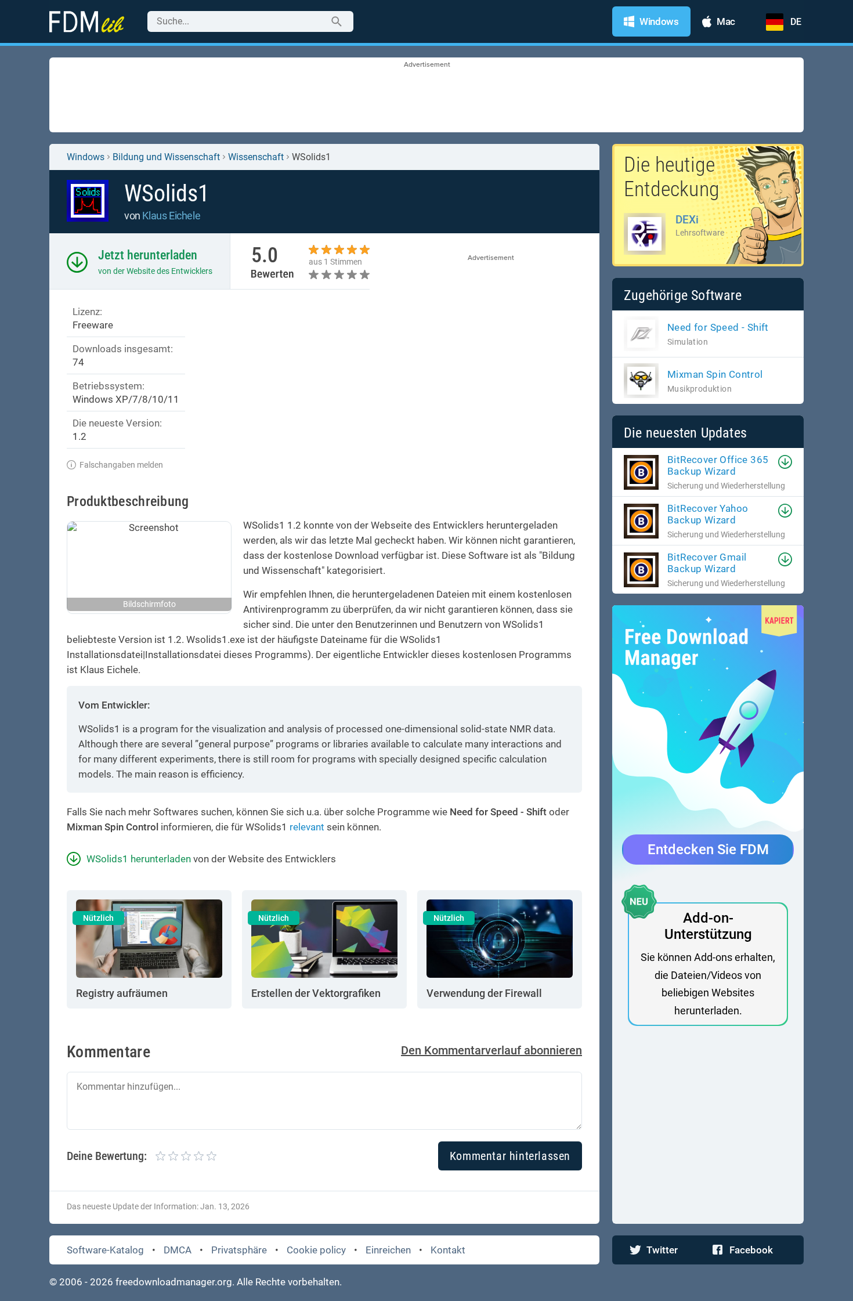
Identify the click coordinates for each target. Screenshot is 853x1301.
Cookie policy (316, 1250)
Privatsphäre (239, 1250)
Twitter (662, 1250)
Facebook (751, 1250)
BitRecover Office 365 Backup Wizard (717, 465)
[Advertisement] (426, 96)
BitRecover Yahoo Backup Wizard (707, 514)
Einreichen (388, 1250)
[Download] (785, 462)
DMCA (177, 1250)
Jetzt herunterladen (147, 255)
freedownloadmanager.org (173, 1282)
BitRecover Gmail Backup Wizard (706, 562)
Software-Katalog (105, 1250)
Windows (85, 156)
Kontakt (448, 1250)
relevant (307, 827)
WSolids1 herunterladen (138, 859)
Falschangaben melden (121, 464)
